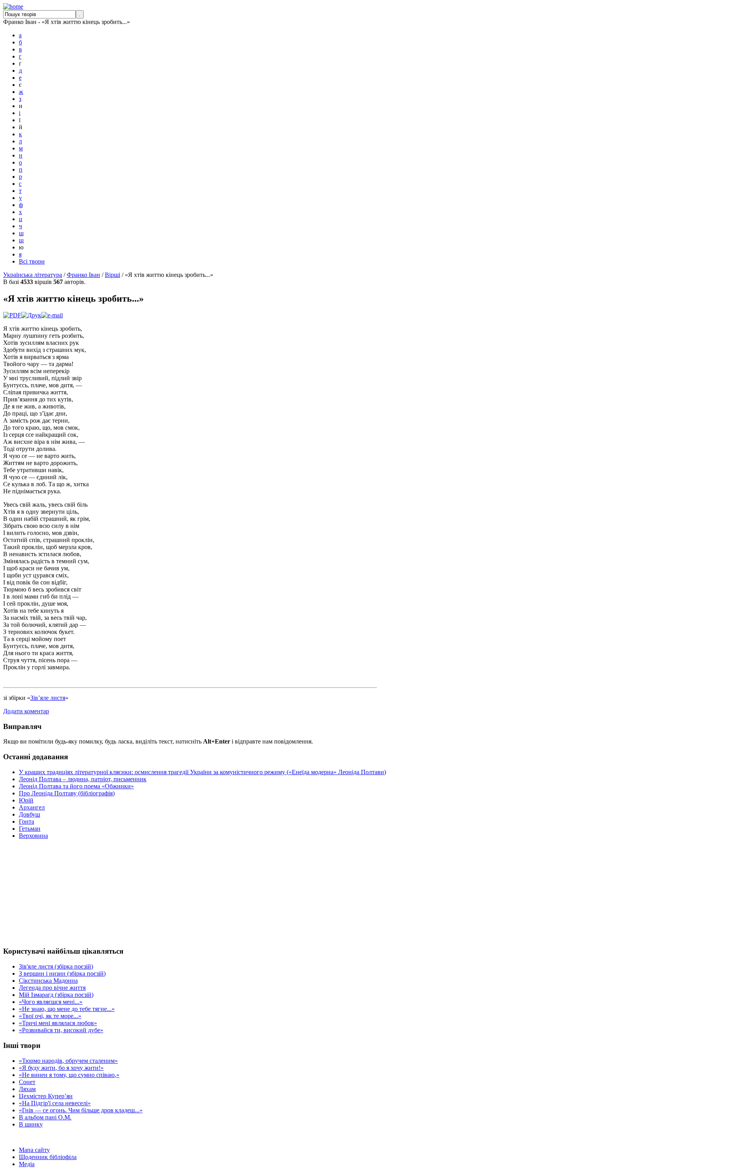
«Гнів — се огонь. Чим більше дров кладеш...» (81, 1110)
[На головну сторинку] (13, 6)
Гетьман (29, 828)
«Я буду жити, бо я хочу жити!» (61, 1067)
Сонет (27, 1082)
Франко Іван (83, 274)
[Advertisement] (26, 893)
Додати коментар (26, 711)
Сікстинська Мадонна (48, 980)
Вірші (112, 274)
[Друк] (31, 315)
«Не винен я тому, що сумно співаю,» (69, 1074)
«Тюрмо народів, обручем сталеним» (68, 1060)
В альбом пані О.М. (45, 1117)
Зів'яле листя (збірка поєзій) (56, 966)
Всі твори (32, 261)
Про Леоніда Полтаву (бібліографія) (67, 793)
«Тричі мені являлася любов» (58, 1023)
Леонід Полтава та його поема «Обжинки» (76, 786)
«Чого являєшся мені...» (50, 1001)
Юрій (26, 800)
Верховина (33, 835)
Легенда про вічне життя (52, 987)
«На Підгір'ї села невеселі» (55, 1103)
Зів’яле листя (47, 697)
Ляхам (27, 1089)
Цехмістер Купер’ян (46, 1096)
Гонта (26, 821)
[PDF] (12, 315)
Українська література (32, 274)
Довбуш (29, 814)
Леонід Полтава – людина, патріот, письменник (82, 779)
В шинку (31, 1124)
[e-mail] (52, 315)
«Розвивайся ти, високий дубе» (61, 1030)
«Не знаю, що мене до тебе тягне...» (67, 1009)
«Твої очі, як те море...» (50, 1016)
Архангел (32, 807)
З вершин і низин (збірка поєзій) (62, 973)
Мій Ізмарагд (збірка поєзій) (56, 994)
